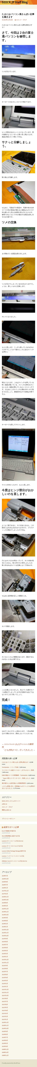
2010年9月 (5, 1031)
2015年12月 (5, 909)
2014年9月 (5, 918)
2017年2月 (5, 894)
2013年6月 (5, 947)
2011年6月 (5, 1004)
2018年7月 (5, 885)
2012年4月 (5, 977)
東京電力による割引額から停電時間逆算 (14, 783)
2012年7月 (5, 971)
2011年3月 (5, 1013)
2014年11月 (5, 912)
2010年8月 (5, 1034)
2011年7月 (5, 1001)
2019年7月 (5, 876)
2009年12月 (5, 1049)
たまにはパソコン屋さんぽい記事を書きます (15, 762)
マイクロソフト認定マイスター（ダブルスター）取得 (18, 770)
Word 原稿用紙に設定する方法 (11, 836)
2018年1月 (5, 888)
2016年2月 (5, 906)
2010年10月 (5, 1028)
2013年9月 (5, 938)
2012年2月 (5, 983)
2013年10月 (5, 935)
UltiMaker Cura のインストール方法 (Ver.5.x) (14, 861)
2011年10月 (5, 995)
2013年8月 (5, 941)
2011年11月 (5, 992)
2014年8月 (5, 921)
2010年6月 (5, 1040)
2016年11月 (5, 897)
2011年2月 (5, 1016)
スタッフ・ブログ (21, 20)
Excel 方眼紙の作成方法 (9, 831)
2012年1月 (5, 986)
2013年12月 (5, 930)
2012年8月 (5, 968)
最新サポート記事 (11, 827)
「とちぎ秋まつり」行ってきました (18, 750)
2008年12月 (5, 1055)
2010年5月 (5, 1043)
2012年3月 (5, 980)
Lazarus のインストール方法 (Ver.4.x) (12, 841)
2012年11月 (5, 962)
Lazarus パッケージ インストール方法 (13, 856)
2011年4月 (5, 1010)
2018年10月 (5, 879)
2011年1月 (5, 1019)
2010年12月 (5, 1022)
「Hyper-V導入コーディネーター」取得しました (16, 778)
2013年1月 (5, 956)
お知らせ (4, 804)
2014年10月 (5, 915)
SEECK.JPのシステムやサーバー (11, 801)
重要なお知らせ (6, 810)
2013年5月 (5, 950)
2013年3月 (5, 953)
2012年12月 (5, 959)
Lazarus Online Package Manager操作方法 (14, 851)
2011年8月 (5, 998)
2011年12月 (5, 989)
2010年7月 (5, 1037)
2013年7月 (5, 944)
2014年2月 (5, 924)
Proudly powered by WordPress (11, 1063)
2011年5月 (5, 1007)
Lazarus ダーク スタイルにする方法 (12, 846)
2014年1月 (5, 927)
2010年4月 (5, 1046)
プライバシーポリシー (8, 819)
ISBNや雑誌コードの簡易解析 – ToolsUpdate (15, 775)
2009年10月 (5, 1052)
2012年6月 (5, 974)
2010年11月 (5, 1025)
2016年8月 (5, 903)
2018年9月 (5, 882)
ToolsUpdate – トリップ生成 (10, 767)
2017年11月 (5, 891)
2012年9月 (5, 965)
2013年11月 (5, 933)
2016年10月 (5, 900)
